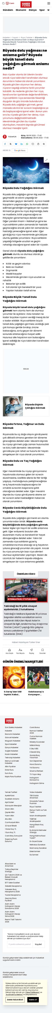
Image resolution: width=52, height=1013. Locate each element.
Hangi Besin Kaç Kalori (37, 825)
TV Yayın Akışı (35, 774)
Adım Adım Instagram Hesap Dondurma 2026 (12, 906)
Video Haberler (36, 792)
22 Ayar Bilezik (11, 826)
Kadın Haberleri (11, 754)
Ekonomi (21, 10)
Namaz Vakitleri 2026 (36, 732)
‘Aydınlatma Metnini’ (14, 994)
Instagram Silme (37, 783)
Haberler (6, 37)
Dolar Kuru (9, 770)
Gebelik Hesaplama (13, 886)
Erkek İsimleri (35, 851)
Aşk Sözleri (9, 802)
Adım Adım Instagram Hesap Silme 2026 (12, 914)
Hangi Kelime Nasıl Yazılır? (37, 837)
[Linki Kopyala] (44, 144)
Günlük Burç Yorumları (35, 756)
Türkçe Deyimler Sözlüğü (11, 870)
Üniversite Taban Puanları (37, 802)
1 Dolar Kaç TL (10, 829)
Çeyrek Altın (10, 812)
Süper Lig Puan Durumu (11, 840)
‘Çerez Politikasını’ (32, 992)
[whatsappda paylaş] (27, 144)
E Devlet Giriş (35, 752)
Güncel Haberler (11, 737)
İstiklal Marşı (35, 745)
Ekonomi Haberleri (12, 734)
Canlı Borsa (35, 727)
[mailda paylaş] (33, 144)
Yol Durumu (34, 767)
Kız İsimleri (34, 855)
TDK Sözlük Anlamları (34, 796)
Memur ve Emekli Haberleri (12, 762)
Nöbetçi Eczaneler (37, 742)
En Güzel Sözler (36, 841)
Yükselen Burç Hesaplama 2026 (12, 890)
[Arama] (3, 3)
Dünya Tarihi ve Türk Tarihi (38, 811)
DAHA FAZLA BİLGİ (15, 999)
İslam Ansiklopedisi (38, 815)
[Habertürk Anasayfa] (26, 4)
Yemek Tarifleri (11, 792)
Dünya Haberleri (11, 747)
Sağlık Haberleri (11, 751)
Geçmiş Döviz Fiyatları (11, 899)
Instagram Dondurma (34, 778)
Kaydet (38, 944)
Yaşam (15, 37)
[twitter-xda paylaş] (10, 144)
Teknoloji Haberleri (12, 757)
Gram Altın (9, 809)
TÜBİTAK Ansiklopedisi (35, 820)
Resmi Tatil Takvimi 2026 (13, 920)
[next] (47, 682)
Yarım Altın (9, 815)
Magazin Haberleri (12, 741)
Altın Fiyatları (10, 766)
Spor (42, 10)
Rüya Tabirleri (26, 37)
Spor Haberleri (11, 744)
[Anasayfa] (9, 721)
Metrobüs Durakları (37, 844)
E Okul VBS (34, 748)
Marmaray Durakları (38, 848)
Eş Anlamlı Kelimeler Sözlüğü (38, 831)
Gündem (8, 10)
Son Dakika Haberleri (13, 727)
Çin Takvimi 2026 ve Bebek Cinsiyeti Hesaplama (13, 877)
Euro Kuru (9, 773)
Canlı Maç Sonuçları (13, 836)
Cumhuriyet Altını (12, 822)
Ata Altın (8, 819)
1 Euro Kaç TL (10, 832)
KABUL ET (33, 999)
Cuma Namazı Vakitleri (36, 737)
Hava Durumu (35, 764)
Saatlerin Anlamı (12, 799)
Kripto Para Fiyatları (13, 776)
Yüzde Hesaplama (13, 895)
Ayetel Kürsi (9, 795)
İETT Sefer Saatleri (12, 882)
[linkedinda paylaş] (21, 144)
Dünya (33, 10)
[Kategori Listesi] (48, 3)
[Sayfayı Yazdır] (38, 144)
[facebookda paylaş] (5, 144)
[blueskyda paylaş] (16, 144)
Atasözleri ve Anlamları (10, 864)
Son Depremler (36, 761)
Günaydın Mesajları (13, 805)
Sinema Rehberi (36, 771)
